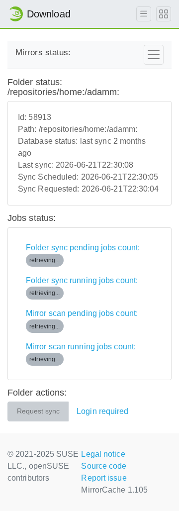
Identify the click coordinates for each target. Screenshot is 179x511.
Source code (103, 466)
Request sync (38, 411)
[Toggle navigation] (154, 55)
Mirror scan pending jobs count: (82, 319)
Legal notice (103, 454)
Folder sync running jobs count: (82, 286)
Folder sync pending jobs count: (83, 253)
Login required (102, 411)
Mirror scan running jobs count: (81, 352)
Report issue (103, 478)
